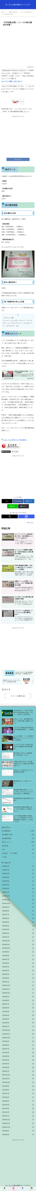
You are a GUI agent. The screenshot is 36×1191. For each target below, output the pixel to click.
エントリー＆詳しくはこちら (11, 81)
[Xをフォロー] (9, 516)
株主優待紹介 (7, 451)
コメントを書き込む (18, 696)
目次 (16, 159)
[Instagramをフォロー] (26, 516)
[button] (23, 506)
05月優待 (15, 451)
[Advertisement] (18, 46)
